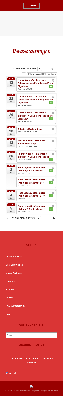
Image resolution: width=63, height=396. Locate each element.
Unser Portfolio (14, 273)
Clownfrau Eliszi (14, 256)
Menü (33, 5)
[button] (54, 218)
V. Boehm (53, 390)
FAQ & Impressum (15, 305)
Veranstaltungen (14, 264)
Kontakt (10, 289)
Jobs (8, 314)
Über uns (10, 281)
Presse (9, 297)
